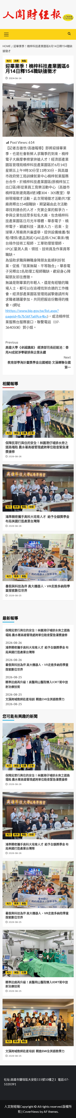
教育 (16, 507)
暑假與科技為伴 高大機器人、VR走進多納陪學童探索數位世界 (36, 667)
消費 (16, 61)
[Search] (69, 33)
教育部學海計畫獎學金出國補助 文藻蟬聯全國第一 (39, 362)
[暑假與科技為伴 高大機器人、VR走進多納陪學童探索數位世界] (38, 557)
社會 (31, 433)
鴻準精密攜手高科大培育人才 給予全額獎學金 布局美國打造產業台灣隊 (37, 650)
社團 (24, 433)
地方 (9, 61)
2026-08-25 (15, 595)
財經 (31, 507)
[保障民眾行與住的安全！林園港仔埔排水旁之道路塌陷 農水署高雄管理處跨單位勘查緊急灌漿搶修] (38, 414)
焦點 (24, 61)
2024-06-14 (15, 78)
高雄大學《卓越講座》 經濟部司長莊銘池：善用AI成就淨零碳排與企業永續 (37, 347)
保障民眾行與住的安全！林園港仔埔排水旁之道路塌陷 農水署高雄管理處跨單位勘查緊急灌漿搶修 (37, 447)
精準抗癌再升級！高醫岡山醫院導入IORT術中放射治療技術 (36, 684)
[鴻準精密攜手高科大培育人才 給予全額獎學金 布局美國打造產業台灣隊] (38, 488)
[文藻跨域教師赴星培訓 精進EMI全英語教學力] (38, 1022)
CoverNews (31, 1111)
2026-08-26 (15, 456)
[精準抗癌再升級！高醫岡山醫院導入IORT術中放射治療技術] (38, 953)
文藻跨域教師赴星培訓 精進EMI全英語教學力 (35, 699)
